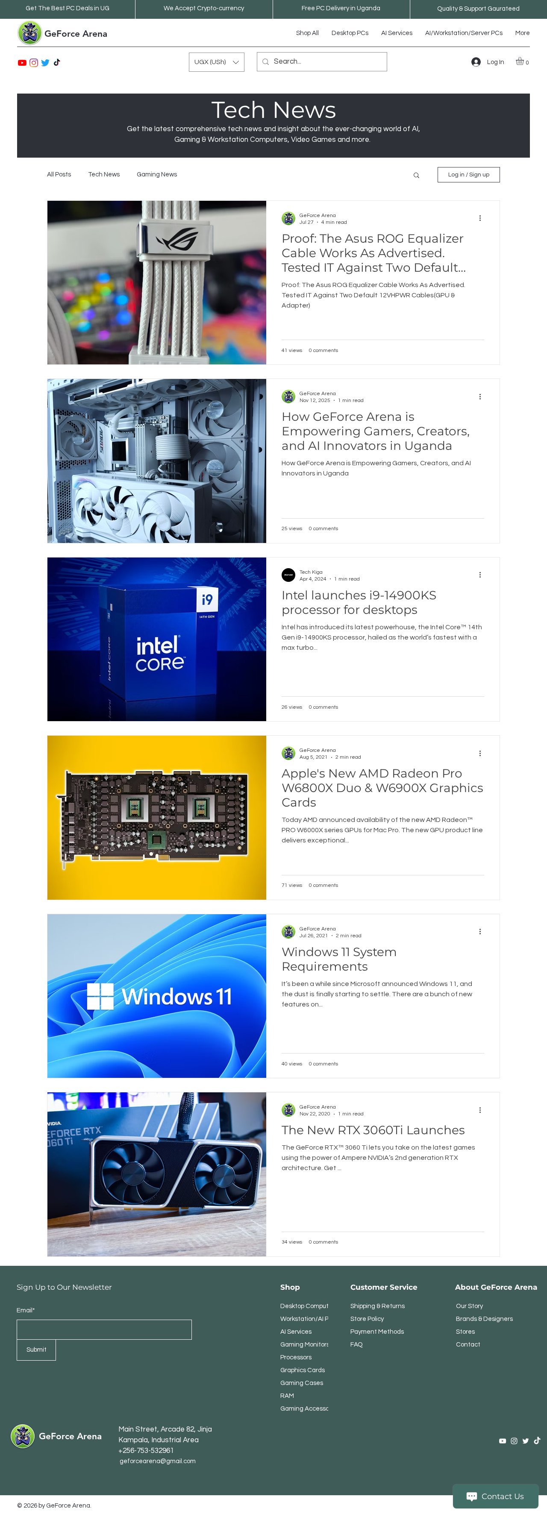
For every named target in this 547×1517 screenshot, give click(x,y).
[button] (216, 62)
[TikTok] (57, 63)
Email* (26, 1310)
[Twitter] (45, 63)
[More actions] (483, 218)
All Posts (59, 174)
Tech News (104, 174)
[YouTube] (22, 63)
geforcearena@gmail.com (158, 1461)
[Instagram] (33, 63)
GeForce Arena (75, 33)
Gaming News (157, 174)
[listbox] (216, 62)
